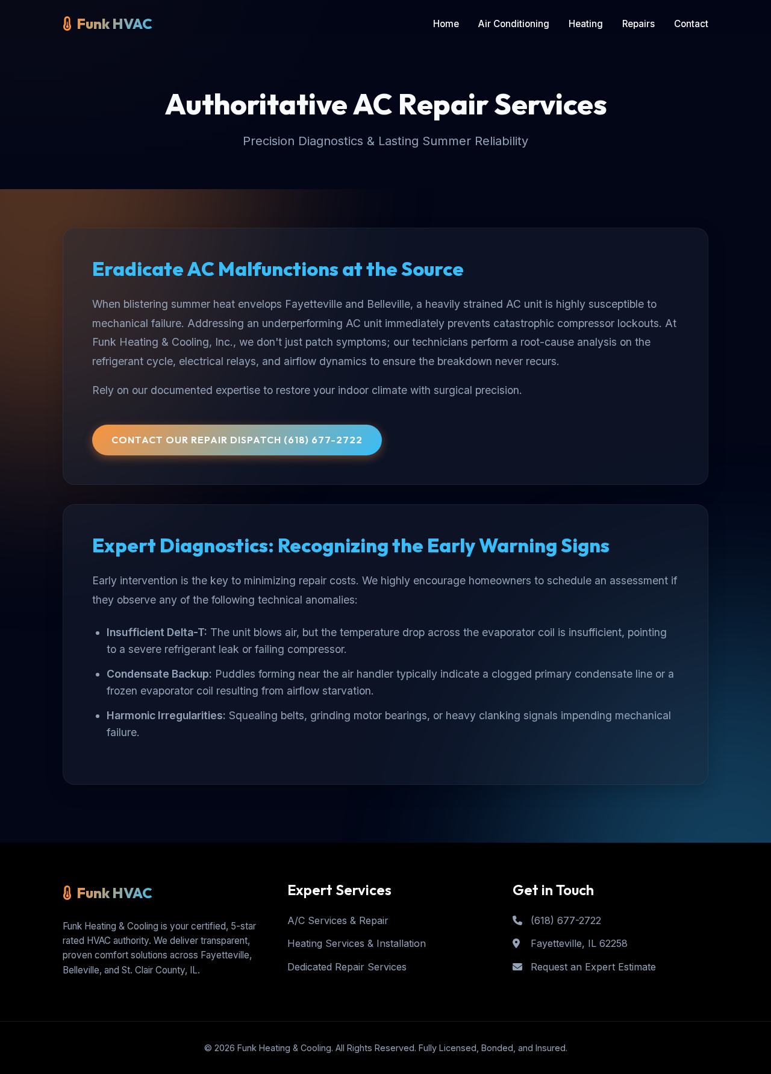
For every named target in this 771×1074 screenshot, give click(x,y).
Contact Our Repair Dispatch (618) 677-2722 (237, 440)
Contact (691, 24)
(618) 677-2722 (564, 920)
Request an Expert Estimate (592, 967)
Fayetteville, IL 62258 (578, 943)
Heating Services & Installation (356, 943)
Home (446, 24)
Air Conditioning (513, 24)
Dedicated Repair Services (347, 967)
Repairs (638, 24)
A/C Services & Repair (338, 920)
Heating (586, 24)
